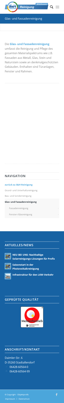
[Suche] (50, 7)
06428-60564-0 (19, 367)
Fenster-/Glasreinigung (20, 214)
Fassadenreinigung (18, 208)
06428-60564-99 (20, 371)
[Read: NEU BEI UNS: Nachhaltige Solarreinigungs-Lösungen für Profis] (8, 256)
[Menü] (57, 7)
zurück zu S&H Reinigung (18, 184)
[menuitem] (50, 7)
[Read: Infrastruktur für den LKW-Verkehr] (8, 276)
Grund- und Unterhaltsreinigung (21, 190)
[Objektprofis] (26, 7)
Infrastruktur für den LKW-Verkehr (32, 274)
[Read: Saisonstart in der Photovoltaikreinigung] (8, 266)
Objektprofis (23, 394)
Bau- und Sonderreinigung (18, 195)
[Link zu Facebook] (56, 396)
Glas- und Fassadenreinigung (23, 18)
